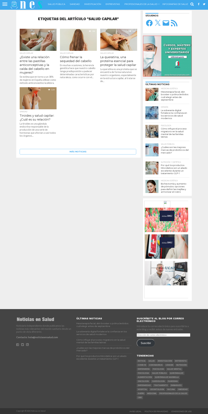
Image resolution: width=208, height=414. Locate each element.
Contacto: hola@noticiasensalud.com (37, 337)
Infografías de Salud (175, 4)
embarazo (176, 385)
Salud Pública (56, 4)
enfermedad (144, 385)
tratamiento (161, 385)
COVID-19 (142, 365)
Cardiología (158, 381)
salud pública (159, 373)
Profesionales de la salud (140, 4)
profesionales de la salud (173, 393)
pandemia (173, 381)
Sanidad (75, 4)
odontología (157, 389)
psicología (158, 369)
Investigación (92, 4)
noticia (141, 361)
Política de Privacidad (156, 411)
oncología (143, 381)
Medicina (151, 393)
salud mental (174, 369)
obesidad (183, 389)
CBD (140, 397)
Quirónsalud (176, 373)
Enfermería (144, 369)
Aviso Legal (135, 411)
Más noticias (78, 151)
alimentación (145, 377)
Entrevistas (113, 4)
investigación (165, 361)
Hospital (142, 389)
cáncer (169, 365)
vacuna (171, 389)
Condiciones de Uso (181, 411)
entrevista (181, 361)
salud (152, 361)
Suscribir (146, 343)
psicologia (143, 373)
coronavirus (155, 365)
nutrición (181, 365)
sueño (141, 393)
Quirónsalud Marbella (167, 377)
